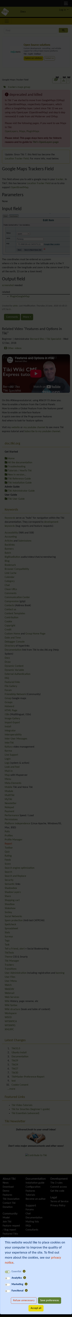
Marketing (17, 1284)
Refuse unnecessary (23, 1300)
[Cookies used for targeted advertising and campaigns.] (26, 1284)
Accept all (36, 1308)
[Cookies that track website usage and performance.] (24, 1278)
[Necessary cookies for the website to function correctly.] (24, 1271)
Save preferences (49, 1300)
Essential (16, 1271)
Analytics (17, 1278)
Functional (17, 1290)
